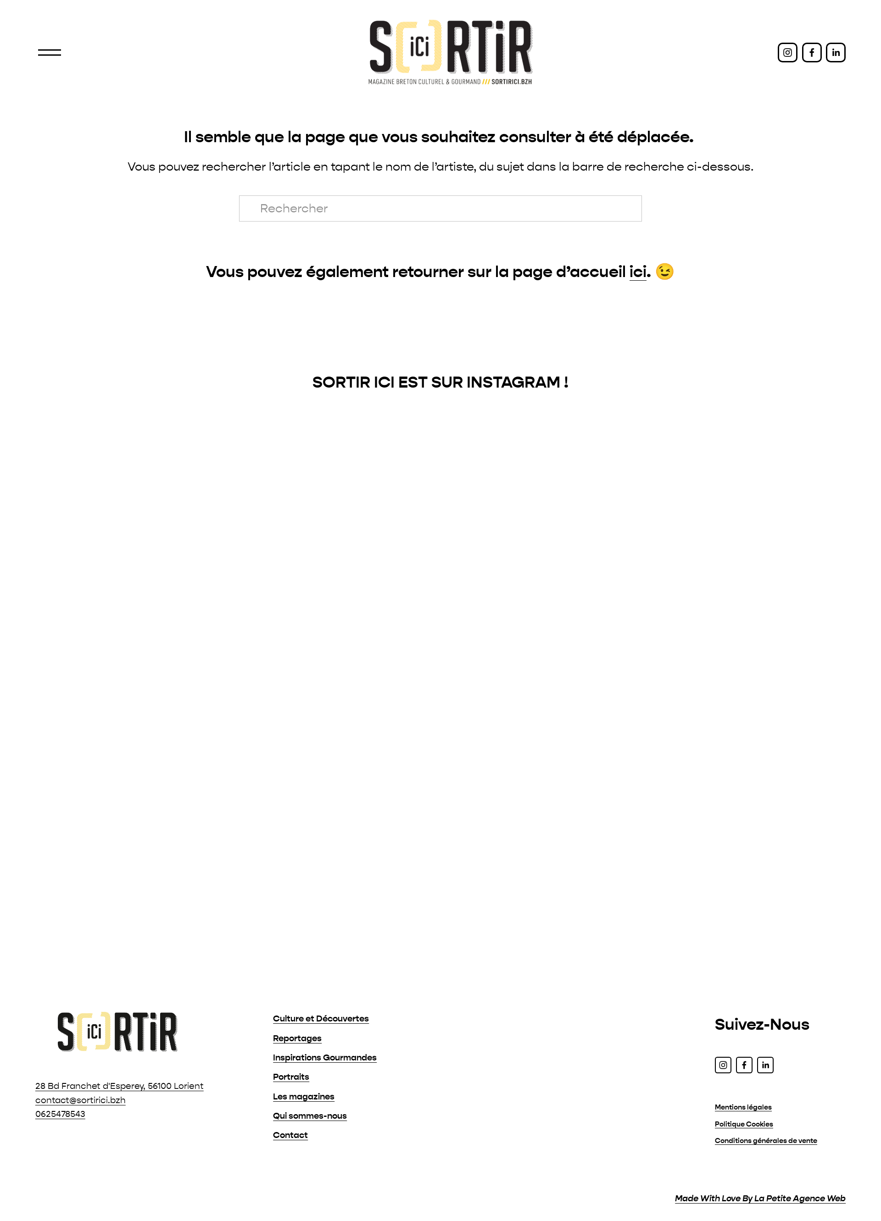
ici (638, 272)
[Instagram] (787, 52)
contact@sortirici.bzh (80, 1100)
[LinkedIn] (836, 52)
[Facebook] (812, 52)
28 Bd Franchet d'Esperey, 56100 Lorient (119, 1086)
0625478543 (60, 1114)
